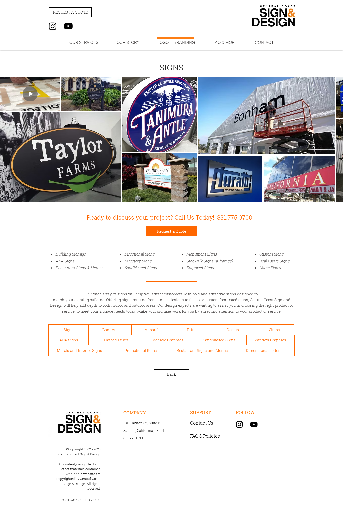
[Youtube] (68, 26)
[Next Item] (334, 139)
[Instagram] (53, 26)
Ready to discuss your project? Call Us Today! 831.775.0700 (169, 217)
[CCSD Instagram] (239, 424)
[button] (83, 42)
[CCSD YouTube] (253, 424)
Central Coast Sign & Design (79, 454)
